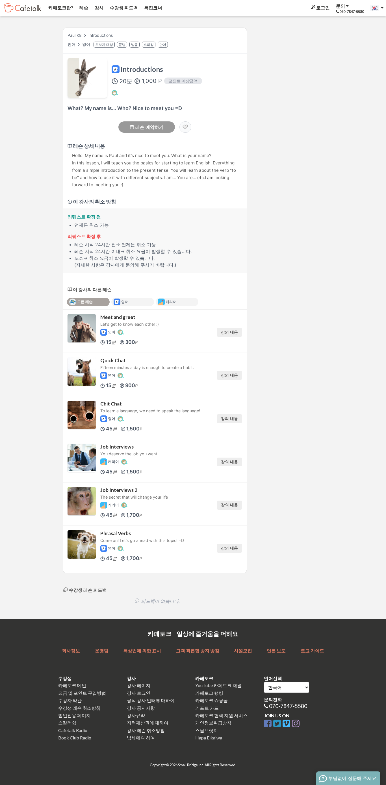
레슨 (83, 7)
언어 (72, 44)
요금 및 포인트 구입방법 (82, 693)
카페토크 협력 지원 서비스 (221, 715)
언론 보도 (276, 650)
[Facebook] (268, 723)
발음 (134, 44)
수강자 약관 (70, 700)
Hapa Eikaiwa (208, 737)
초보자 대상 (104, 44)
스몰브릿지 (206, 730)
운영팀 (102, 650)
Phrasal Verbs (115, 533)
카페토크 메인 (72, 685)
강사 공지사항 (141, 708)
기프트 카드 (207, 708)
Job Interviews (117, 447)
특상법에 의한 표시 (142, 650)
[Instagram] (296, 723)
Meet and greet (117, 317)
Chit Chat (111, 404)
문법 (122, 44)
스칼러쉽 (67, 722)
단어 (162, 44)
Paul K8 (75, 35)
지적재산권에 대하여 (147, 722)
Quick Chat (113, 360)
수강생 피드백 (123, 7)
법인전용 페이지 (74, 715)
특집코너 (152, 7)
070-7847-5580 (288, 706)
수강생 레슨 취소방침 (79, 708)
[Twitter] (278, 723)
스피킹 (149, 44)
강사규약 (136, 715)
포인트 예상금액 (183, 80)
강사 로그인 (138, 693)
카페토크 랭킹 (209, 693)
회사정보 (71, 650)
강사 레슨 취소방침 (146, 730)
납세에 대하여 (141, 737)
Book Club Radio (74, 737)
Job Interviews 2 (118, 490)
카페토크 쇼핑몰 (211, 700)
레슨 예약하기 (149, 127)
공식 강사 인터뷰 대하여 (151, 700)
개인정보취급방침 (213, 722)
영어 (86, 44)
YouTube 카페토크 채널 (218, 685)
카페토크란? (60, 7)
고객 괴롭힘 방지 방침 (197, 650)
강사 (99, 7)
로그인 (322, 7)
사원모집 (243, 650)
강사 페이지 (138, 685)
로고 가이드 (312, 650)
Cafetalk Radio (72, 730)
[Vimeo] (287, 723)
